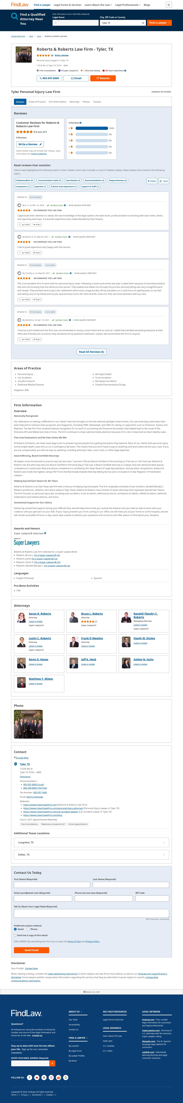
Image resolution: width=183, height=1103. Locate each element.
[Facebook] (29, 1077)
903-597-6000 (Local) (33, 784)
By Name (73, 1060)
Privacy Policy (92, 941)
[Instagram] (51, 1077)
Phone (34, 929)
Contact (97, 101)
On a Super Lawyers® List (47, 555)
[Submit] (52, 1063)
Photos (86, 101)
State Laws (107, 1041)
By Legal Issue (75, 1051)
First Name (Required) (25, 879)
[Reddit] (58, 1077)
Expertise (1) (40, 186)
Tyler (39, 36)
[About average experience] (125, 70)
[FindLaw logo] (21, 5)
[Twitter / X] (44, 1077)
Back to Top (93, 992)
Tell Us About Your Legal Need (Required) (35, 906)
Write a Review (62, 55)
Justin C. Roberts (40, 638)
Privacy (24, 1095)
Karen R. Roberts (40, 613)
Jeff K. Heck (88, 659)
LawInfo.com (148, 1052)
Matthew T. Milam (41, 679)
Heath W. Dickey (144, 638)
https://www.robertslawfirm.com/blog (42, 815)
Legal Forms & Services (113, 1019)
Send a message (35, 796)
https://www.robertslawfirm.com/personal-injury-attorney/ (53, 808)
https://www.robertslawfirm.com (40, 804)
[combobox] (76, 23)
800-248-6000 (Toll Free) (35, 788)
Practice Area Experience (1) (64, 186)
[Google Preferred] (65, 1077)
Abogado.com (148, 1041)
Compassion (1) (22, 186)
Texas (31, 36)
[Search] (169, 5)
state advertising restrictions (62, 973)
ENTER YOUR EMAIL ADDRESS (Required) (29, 1058)
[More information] (80, 122)
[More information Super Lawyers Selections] (45, 533)
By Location (74, 1046)
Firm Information (57, 101)
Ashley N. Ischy (144, 659)
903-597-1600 (40, 792)
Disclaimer (37, 1095)
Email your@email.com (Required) (32, 892)
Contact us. (37, 1035)
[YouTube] (36, 1077)
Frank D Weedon (92, 638)
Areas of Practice (37, 101)
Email (21, 929)
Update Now (31, 968)
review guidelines (39, 153)
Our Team (73, 1019)
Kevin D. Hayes (38, 659)
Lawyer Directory (18, 36)
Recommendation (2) (94, 180)
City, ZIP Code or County (112, 17)
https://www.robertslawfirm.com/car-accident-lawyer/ (50, 811)
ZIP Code (140, 892)
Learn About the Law (112, 1036)
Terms (14, 1095)
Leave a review (35, 621)
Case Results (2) (73, 180)
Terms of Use (74, 941)
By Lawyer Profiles (77, 1055)
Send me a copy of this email (32, 935)
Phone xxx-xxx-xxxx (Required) (91, 892)
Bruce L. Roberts (92, 613)
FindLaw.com (148, 1019)
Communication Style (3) (49, 180)
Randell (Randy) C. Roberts (146, 615)
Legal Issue (58, 17)
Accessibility (74, 1024)
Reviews (20, 101)
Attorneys (74, 101)
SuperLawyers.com (151, 1030)
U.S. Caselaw (108, 1046)
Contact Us (73, 1029)
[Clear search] (143, 23)
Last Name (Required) (104, 879)
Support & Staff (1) (90, 186)
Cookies (49, 1095)
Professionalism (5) (24, 180)
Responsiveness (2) (118, 180)
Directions (25, 776)
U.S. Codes (107, 1051)
